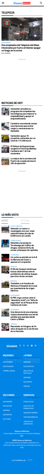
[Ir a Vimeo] (32, 346)
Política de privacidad (28, 407)
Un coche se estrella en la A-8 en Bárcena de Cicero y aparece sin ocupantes (24, 259)
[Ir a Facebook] (20, 346)
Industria (7, 406)
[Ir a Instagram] (28, 346)
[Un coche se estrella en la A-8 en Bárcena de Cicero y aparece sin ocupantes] (5, 258)
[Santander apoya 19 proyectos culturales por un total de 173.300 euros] (5, 138)
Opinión (27, 378)
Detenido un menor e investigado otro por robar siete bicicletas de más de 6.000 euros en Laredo (23, 232)
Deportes (7, 415)
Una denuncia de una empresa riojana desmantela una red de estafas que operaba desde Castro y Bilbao (24, 315)
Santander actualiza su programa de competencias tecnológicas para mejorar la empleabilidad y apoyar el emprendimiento (23, 113)
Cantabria (8, 362)
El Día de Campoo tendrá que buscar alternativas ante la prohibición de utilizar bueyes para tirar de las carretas (24, 272)
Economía (7, 402)
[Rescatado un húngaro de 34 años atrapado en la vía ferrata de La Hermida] (5, 327)
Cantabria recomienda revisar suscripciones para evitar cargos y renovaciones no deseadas (24, 127)
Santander (8, 366)
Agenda (27, 362)
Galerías (27, 382)
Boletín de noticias (28, 372)
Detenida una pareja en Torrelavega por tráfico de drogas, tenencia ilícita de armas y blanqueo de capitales (24, 246)
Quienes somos (30, 413)
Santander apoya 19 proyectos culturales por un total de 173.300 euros (23, 138)
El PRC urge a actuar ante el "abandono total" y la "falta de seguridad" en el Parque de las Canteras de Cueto (24, 301)
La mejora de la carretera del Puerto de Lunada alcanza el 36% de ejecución (23, 161)
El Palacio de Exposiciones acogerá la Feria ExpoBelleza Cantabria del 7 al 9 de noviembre (23, 150)
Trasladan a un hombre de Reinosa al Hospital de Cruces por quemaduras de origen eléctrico (24, 287)
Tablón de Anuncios (28, 423)
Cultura (7, 419)
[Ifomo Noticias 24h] (22, 3)
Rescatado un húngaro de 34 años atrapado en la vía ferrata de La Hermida (24, 329)
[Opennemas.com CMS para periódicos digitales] (22, 460)
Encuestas (28, 366)
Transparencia (30, 417)
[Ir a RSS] (36, 346)
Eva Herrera (6, 53)
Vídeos (26, 386)
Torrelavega (9, 371)
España (6, 410)
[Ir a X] (24, 346)
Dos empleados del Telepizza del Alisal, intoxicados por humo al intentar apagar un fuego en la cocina (21, 47)
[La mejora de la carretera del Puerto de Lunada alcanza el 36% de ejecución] (5, 161)
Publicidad (28, 402)
